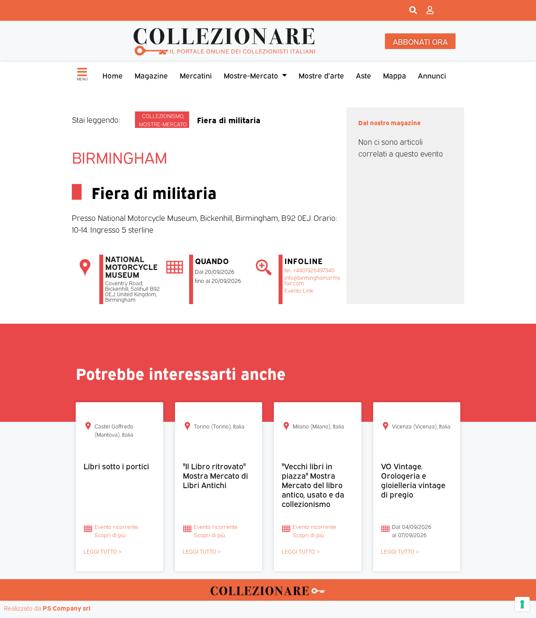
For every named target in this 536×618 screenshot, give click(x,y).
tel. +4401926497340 (309, 269)
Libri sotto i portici (116, 465)
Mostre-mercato (163, 124)
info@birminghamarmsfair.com (312, 279)
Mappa (394, 75)
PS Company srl (67, 607)
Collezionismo (162, 115)
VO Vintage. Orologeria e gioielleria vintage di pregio (413, 479)
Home (112, 75)
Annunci (432, 75)
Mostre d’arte (321, 75)
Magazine (151, 75)
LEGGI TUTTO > (103, 551)
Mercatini (196, 75)
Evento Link (298, 290)
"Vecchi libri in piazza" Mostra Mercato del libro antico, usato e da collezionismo (313, 484)
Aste (363, 75)
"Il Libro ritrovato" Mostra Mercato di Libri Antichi (215, 475)
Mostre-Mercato (251, 75)
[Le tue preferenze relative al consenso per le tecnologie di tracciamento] (522, 604)
